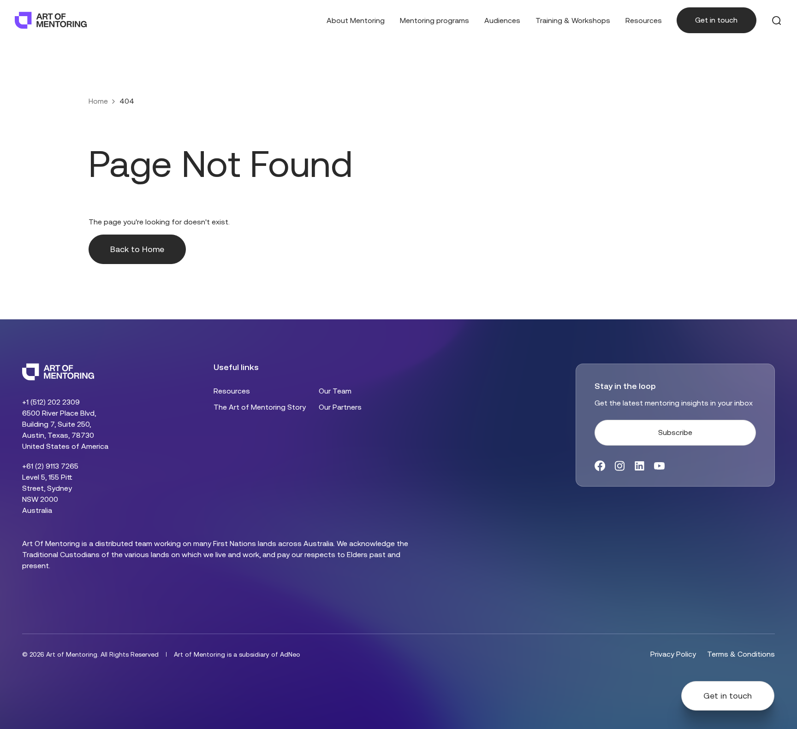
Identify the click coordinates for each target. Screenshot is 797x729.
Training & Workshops (572, 20)
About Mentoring (356, 20)
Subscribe (675, 432)
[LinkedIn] (639, 465)
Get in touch (716, 20)
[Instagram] (619, 465)
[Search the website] (776, 20)
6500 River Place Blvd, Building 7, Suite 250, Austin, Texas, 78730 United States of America (65, 429)
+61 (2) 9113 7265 (50, 466)
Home (98, 101)
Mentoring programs (434, 20)
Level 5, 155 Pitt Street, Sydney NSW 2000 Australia (47, 493)
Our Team (335, 391)
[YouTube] (659, 465)
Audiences (502, 20)
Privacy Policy (673, 654)
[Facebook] (600, 465)
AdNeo (290, 654)
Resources (643, 20)
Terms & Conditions (741, 654)
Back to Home (137, 249)
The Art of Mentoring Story (260, 407)
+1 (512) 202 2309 (51, 402)
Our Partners (340, 407)
